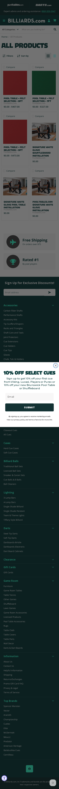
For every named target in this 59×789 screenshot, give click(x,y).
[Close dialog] (55, 365)
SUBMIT (29, 407)
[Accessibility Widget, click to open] (4, 778)
